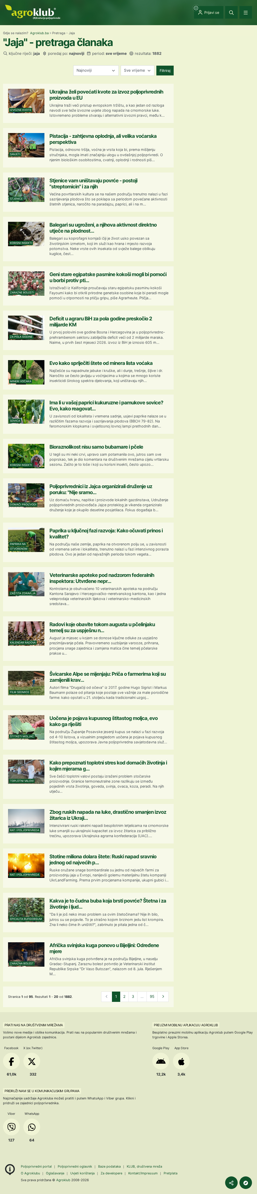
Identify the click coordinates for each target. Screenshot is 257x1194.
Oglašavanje (55, 1173)
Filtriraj (165, 70)
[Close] (231, 12)
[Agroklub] (32, 11)
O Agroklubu (30, 1173)
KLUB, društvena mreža (144, 1166)
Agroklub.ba (39, 33)
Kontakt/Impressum (143, 1173)
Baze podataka (110, 1166)
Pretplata (170, 1173)
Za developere (111, 1173)
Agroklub (63, 1180)
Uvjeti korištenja (82, 1173)
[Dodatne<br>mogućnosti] (245, 1182)
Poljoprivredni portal (37, 1166)
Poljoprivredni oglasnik (75, 1166)
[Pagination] (163, 997)
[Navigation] (245, 12)
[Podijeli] (231, 1182)
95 (152, 996)
